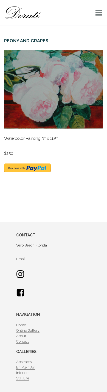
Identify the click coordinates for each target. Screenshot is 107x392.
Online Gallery (28, 330)
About (21, 336)
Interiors (22, 373)
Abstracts (24, 362)
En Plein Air (25, 367)
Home (21, 325)
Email (21, 259)
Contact (22, 341)
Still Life (22, 378)
